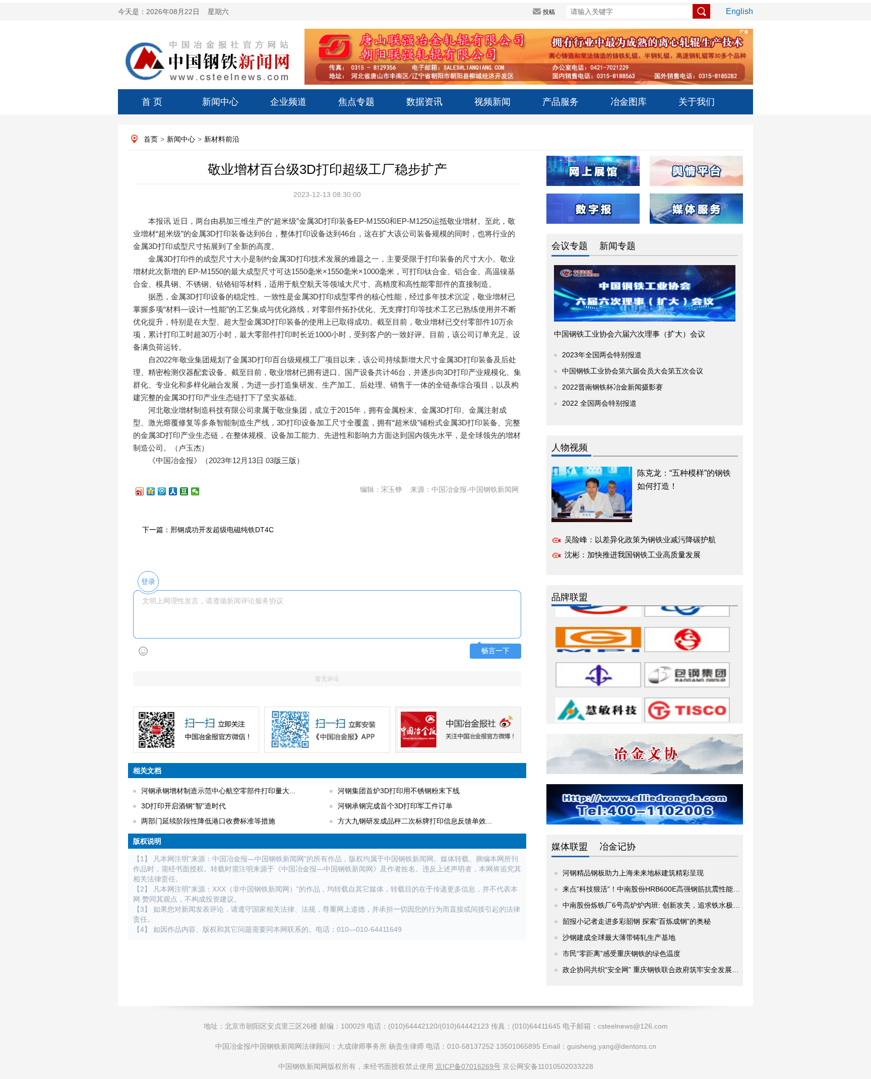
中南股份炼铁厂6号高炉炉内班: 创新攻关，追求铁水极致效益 (658, 905)
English (739, 11)
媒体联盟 (569, 847)
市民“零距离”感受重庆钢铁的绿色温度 (621, 953)
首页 (151, 139)
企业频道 (288, 102)
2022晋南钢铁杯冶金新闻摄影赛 (612, 387)
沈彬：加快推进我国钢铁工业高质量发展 (633, 554)
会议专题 (569, 246)
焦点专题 (356, 102)
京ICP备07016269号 (468, 1066)
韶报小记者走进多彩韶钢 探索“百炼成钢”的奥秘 (637, 921)
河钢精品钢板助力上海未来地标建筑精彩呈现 (633, 873)
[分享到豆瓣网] (188, 491)
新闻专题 (617, 246)
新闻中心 (220, 102)
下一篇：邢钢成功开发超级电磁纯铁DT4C (208, 530)
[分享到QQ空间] (155, 491)
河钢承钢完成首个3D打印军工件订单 (395, 806)
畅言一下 (495, 651)
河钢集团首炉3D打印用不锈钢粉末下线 (399, 791)
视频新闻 (492, 102)
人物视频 (569, 447)
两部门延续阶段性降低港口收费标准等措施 (208, 821)
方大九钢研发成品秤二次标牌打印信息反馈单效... (415, 821)
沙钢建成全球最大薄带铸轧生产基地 (619, 937)
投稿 (549, 12)
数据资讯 (424, 102)
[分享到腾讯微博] (166, 491)
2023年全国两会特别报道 (602, 355)
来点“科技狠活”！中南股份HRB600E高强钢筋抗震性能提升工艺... (665, 889)
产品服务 (560, 102)
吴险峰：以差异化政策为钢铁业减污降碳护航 (640, 539)
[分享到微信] (199, 491)
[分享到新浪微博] (144, 491)
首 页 (152, 102)
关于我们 (696, 102)
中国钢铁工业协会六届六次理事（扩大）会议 (629, 334)
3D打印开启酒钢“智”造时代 (183, 806)
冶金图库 (628, 102)
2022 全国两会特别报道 (599, 403)
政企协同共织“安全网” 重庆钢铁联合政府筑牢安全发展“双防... (659, 970)
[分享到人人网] (177, 491)
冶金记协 (617, 847)
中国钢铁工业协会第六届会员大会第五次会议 (632, 371)
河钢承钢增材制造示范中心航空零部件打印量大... (218, 791)
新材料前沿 (221, 139)
